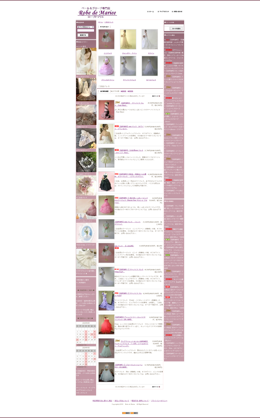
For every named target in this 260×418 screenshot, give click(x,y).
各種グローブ (82, 127)
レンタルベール (83, 77)
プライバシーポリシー (159, 401)
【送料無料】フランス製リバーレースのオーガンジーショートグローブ (173, 81)
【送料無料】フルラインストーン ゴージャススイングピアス (173, 274)
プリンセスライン (107, 80)
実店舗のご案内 (83, 280)
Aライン (151, 53)
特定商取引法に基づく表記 (102, 401)
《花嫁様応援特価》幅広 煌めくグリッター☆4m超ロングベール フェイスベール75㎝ (174, 184)
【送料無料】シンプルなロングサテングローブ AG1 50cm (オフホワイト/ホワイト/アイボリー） (173, 347)
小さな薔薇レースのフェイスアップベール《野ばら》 (174, 337)
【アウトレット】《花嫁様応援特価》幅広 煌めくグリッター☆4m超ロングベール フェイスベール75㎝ (174, 55)
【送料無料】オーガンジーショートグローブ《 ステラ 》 (174, 356)
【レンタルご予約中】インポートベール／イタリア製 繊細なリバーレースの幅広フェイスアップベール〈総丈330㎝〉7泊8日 (174, 303)
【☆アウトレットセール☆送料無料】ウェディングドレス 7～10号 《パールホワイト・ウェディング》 (131, 343)
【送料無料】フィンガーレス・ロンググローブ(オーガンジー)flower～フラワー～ (174, 128)
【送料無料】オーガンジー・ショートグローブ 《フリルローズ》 (173, 108)
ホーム (100, 22)
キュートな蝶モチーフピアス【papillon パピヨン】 (174, 281)
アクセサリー (82, 150)
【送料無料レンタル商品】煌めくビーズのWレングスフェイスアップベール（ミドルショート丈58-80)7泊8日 (173, 316)
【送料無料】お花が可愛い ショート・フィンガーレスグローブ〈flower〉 (173, 118)
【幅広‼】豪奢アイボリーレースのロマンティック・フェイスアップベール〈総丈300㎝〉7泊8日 (174, 233)
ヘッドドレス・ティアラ (86, 388)
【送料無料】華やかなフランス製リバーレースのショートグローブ (173, 137)
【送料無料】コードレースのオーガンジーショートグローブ (173, 153)
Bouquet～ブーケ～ (84, 174)
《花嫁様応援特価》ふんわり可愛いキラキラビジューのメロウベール (173, 65)
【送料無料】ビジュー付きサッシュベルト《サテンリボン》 (173, 161)
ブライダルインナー (84, 221)
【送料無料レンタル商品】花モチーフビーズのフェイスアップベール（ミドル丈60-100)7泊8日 (173, 291)
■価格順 (123, 91)
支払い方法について (122, 401)
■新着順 (130, 91)
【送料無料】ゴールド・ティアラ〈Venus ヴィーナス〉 (173, 145)
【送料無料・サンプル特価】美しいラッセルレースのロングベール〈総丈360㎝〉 (173, 210)
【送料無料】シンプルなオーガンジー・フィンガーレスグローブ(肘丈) (173, 92)
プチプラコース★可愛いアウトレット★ (85, 272)
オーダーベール (83, 103)
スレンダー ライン (129, 53)
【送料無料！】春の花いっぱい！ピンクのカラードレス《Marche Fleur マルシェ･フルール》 (131, 200)
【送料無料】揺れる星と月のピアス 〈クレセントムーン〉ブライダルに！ (174, 249)
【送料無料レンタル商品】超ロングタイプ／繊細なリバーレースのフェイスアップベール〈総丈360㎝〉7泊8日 (174, 221)
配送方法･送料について (140, 401)
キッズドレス (82, 393)
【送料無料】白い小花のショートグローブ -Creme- (173, 72)
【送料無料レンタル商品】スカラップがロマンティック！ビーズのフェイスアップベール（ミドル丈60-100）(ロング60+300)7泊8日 (173, 261)
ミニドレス (108, 53)
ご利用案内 (81, 283)
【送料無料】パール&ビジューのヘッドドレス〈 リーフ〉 (174, 193)
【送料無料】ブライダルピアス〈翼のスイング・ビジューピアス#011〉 (173, 242)
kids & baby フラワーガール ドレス (85, 246)
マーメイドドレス (129, 80)
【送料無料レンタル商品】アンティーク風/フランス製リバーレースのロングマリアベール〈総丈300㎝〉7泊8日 (174, 172)
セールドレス (151, 80)
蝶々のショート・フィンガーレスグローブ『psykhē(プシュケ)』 (173, 100)
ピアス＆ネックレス (84, 390)
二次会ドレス (82, 198)
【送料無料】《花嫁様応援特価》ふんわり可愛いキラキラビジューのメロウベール (174, 43)
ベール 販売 (81, 46)
